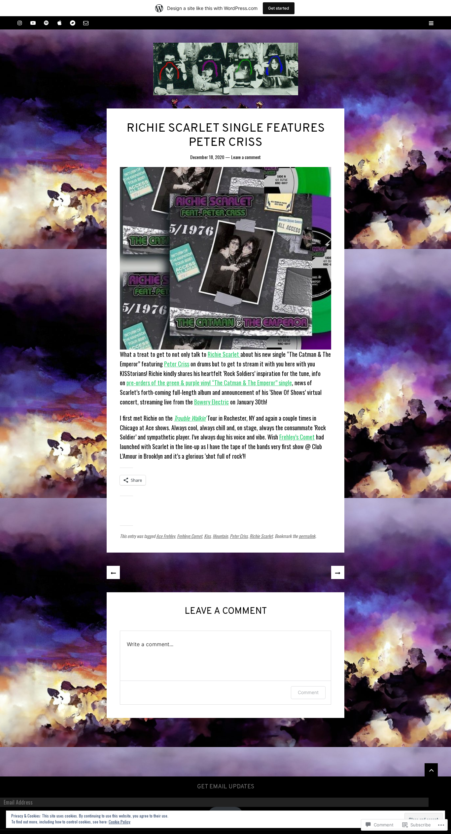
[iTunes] (59, 22)
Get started (278, 8)
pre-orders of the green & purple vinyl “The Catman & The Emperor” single (209, 382)
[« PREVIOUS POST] (113, 572)
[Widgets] (431, 769)
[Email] (85, 22)
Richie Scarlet (224, 354)
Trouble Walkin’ (190, 418)
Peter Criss (176, 363)
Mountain (220, 535)
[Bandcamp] (72, 22)
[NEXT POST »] (337, 572)
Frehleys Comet (189, 535)
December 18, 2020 (207, 156)
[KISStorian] (225, 69)
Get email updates (225, 787)
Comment (308, 692)
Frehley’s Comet (297, 437)
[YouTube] (33, 22)
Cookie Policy (119, 821)
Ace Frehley (165, 535)
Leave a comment (246, 156)
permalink (307, 535)
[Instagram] (19, 22)
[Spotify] (46, 22)
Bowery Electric (211, 401)
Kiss (207, 535)
